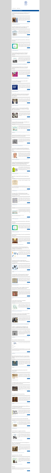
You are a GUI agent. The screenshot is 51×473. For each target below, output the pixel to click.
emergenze (17, 452)
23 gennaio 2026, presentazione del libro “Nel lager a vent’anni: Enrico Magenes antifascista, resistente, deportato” (20, 54)
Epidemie (19, 452)
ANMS (15, 271)
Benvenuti (13, 466)
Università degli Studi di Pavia (17, 24)
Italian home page (14, 8)
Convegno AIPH (23, 284)
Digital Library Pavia (24, 218)
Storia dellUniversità (22, 37)
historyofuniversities (17, 324)
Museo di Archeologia (24, 297)
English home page (18, 8)
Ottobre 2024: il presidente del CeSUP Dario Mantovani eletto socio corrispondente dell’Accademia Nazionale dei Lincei (21, 149)
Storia (12, 64)
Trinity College (13, 24)
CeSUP (16, 271)
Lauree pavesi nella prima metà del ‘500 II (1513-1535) (20, 418)
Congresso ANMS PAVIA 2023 (19, 271)
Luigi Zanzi (14, 37)
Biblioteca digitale (16, 323)
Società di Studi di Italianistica (26, 23)
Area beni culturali (16, 244)
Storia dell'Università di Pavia (17, 37)
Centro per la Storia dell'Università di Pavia (18, 23)
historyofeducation (13, 324)
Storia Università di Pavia (19, 64)
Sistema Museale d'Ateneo (17, 78)
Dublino (23, 23)
